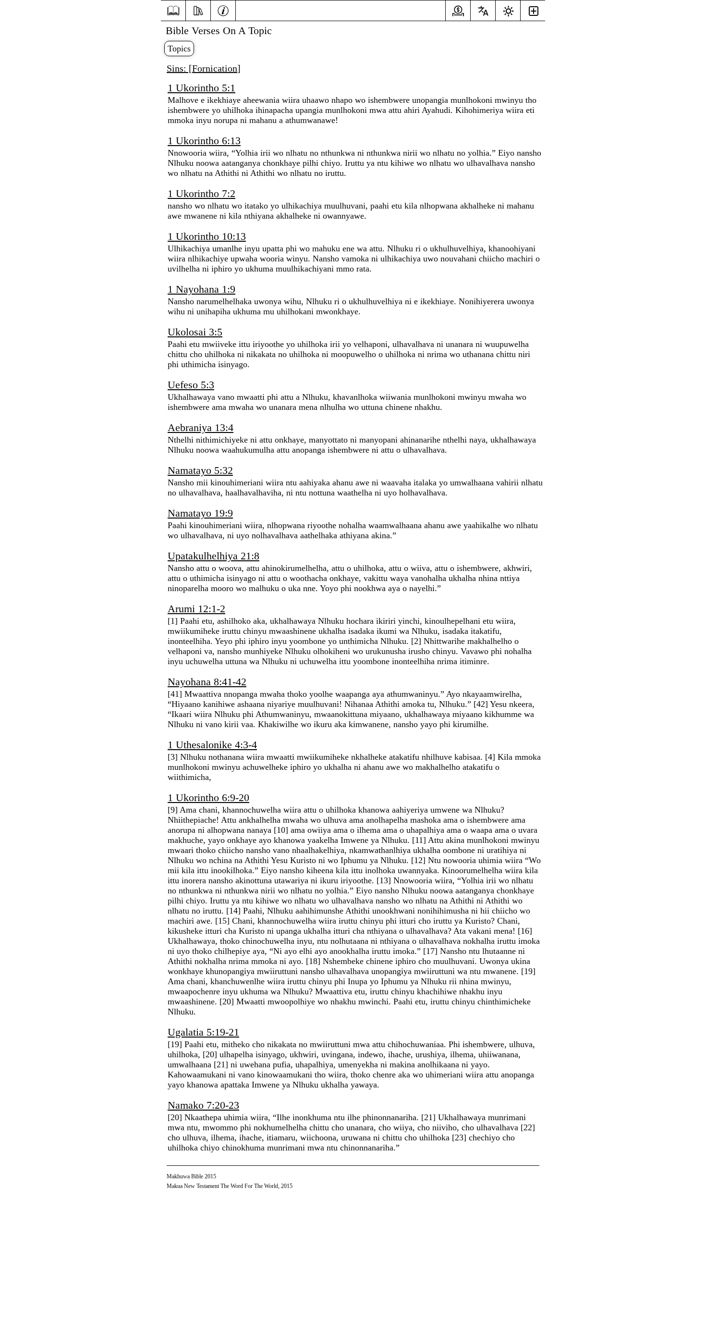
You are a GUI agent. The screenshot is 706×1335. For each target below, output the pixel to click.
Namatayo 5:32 (200, 470)
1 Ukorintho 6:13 (204, 141)
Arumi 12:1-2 (196, 609)
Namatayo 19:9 (200, 513)
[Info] (223, 9)
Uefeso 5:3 (191, 385)
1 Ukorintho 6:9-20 (208, 797)
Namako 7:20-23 (203, 1105)
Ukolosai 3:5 (195, 332)
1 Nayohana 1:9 (201, 289)
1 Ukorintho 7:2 (201, 193)
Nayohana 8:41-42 (207, 682)
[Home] (173, 10)
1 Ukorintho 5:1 (201, 88)
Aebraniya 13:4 (200, 427)
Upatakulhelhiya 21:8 (213, 556)
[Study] (198, 9)
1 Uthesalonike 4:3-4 (212, 745)
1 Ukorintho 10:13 (207, 236)
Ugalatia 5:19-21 (203, 1032)
